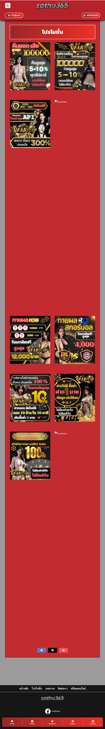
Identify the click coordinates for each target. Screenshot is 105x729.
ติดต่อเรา (63, 688)
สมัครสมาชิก (92, 15)
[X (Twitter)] (52, 650)
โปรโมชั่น (37, 688)
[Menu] (7, 5)
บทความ (50, 688)
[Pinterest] (63, 650)
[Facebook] (41, 650)
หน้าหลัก (23, 688)
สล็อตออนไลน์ (78, 688)
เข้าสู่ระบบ (15, 15)
